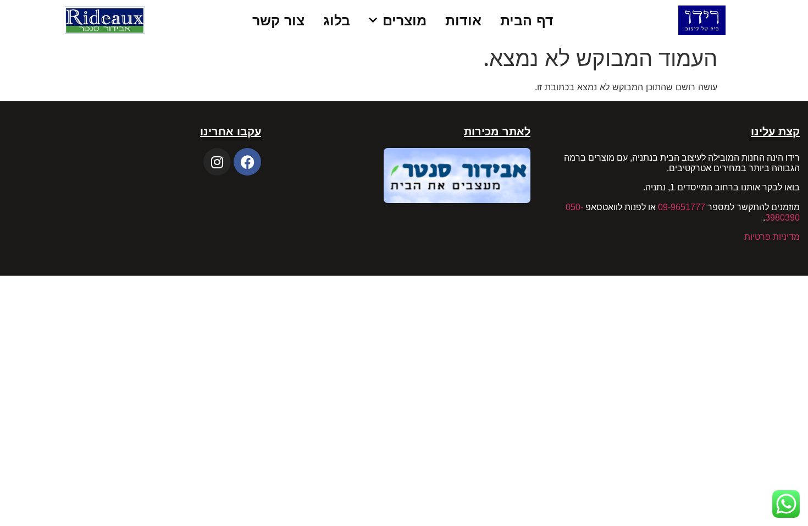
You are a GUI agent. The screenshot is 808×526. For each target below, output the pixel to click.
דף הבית (527, 20)
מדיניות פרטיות (772, 237)
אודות (463, 20)
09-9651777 (681, 207)
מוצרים (405, 20)
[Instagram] (217, 162)
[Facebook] (247, 162)
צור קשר (278, 20)
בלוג (336, 20)
